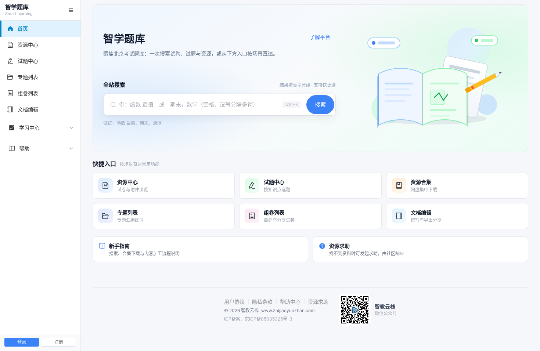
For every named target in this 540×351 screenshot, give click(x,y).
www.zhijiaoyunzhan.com (287, 310)
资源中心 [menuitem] (28, 44)
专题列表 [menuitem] (28, 77)
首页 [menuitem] (23, 28)
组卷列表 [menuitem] (28, 93)
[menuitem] (40, 127)
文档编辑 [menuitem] (28, 109)
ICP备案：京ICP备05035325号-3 (258, 319)
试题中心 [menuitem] (28, 61)
